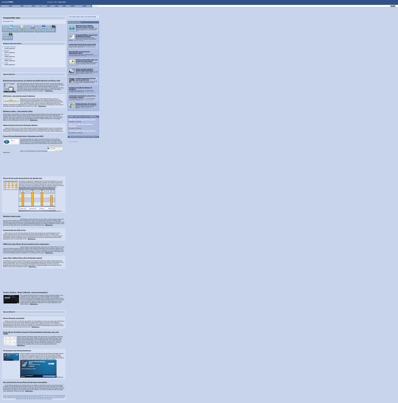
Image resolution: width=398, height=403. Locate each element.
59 (25, 396)
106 (40, 397)
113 (55, 397)
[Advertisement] (34, 164)
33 (47, 395)
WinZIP (6, 51)
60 (26, 396)
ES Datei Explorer (10, 47)
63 (31, 396)
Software (28, 6)
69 (40, 396)
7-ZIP (6, 63)
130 (42, 398)
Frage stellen (62, 2)
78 (54, 396)
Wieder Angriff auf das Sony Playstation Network (20, 125)
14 (17, 395)
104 (36, 397)
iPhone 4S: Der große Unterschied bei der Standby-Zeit (22, 178)
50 (11, 396)
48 (8, 396)
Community (78, 6)
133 (49, 398)
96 (21, 397)
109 (47, 397)
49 (9, 396)
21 (28, 395)
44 (64, 395)
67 (37, 396)
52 (14, 396)
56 (20, 396)
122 (25, 398)
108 (45, 397)
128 (38, 398)
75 (50, 396)
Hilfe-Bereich (93, 116)
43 (63, 395)
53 (16, 396)
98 (24, 397)
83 (62, 396)
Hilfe (55, 2)
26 (36, 395)
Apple (52, 6)
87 (7, 397)
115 (59, 397)
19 (25, 395)
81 (59, 396)
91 (13, 397)
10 (11, 395)
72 (45, 396)
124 (29, 398)
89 (10, 397)
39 (56, 395)
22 (30, 395)
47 (6, 396)
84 (64, 396)
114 (57, 397)
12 (14, 395)
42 (61, 395)
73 (47, 396)
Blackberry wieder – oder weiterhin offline (18, 111)
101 (30, 397)
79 (56, 396)
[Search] (393, 6)
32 (45, 395)
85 (3, 397)
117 (63, 397)
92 (14, 397)
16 (21, 395)
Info (12, 21)
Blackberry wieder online (12, 216)
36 (52, 395)
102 (32, 397)
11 (13, 395)
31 (44, 395)
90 (11, 397)
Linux (60, 6)
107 (43, 397)
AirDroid (7, 55)
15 (19, 395)
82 (61, 396)
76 (51, 396)
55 (19, 396)
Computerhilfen (6, 21)
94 (17, 397)
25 (35, 395)
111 (51, 397)
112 (53, 397)
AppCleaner (8, 59)
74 (48, 396)
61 (28, 396)
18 (24, 395)
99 (25, 397)
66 (36, 396)
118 (16, 398)
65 (34, 396)
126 (34, 398)
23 (31, 395)
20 (27, 395)
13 (16, 395)
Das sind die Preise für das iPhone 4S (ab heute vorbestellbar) (25, 382)
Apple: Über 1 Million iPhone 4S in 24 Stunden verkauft (22, 258)
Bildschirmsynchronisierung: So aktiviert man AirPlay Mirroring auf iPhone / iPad (31, 80)
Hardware (16, 6)
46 (5, 396)
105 (38, 397)
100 (27, 397)
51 (12, 396)
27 (38, 395)
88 (8, 397)
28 (39, 395)
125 (32, 398)
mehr (88, 6)
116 (61, 397)
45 (3, 396)
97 (22, 397)
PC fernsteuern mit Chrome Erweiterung (17, 350)
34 (49, 395)
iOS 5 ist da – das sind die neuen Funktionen (19, 96)
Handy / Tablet (41, 6)
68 (39, 396)
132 (47, 398)
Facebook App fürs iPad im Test (14, 230)
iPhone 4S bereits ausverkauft (13, 318)
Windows (5, 6)
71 (44, 396)
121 (23, 398)
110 (49, 397)
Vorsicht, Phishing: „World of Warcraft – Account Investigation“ (25, 292)
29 (41, 395)
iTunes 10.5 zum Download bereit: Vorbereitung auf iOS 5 (23, 136)
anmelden (50, 2)
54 (17, 396)
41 (59, 395)
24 (33, 395)
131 (45, 398)
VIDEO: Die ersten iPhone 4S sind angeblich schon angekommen (26, 244)
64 (33, 396)
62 (30, 396)
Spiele (68, 6)
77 (53, 396)
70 (42, 396)
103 (34, 397)
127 (36, 398)
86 (5, 397)
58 (23, 396)
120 (21, 398)
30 (42, 395)
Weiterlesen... (49, 91)
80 (58, 396)
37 (53, 395)
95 (19, 397)
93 (16, 397)
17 (22, 395)
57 (22, 396)
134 (51, 398)
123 (27, 398)
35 (50, 395)
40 (58, 395)
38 (55, 395)
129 (40, 398)
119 (18, 398)
